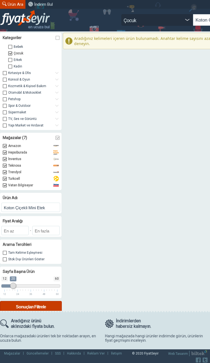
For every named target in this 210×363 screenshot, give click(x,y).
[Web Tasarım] (199, 354)
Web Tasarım (178, 354)
